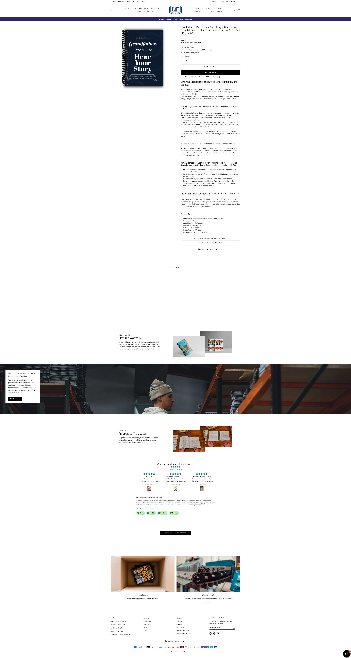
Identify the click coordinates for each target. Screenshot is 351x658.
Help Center (131, 1)
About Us (114, 1)
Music (209, 8)
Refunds (179, 621)
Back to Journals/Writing (177, 533)
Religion (219, 8)
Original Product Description (210, 238)
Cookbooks (130, 8)
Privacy (179, 618)
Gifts (138, 1)
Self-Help (137, 12)
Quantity (185, 57)
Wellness (149, 12)
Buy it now (210, 72)
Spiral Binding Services (184, 633)
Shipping (183, 42)
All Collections (215, 12)
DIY (160, 8)
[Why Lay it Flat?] (208, 574)
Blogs (143, 1)
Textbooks (198, 12)
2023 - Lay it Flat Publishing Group (175, 651)
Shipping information (210, 243)
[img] (175, 467)
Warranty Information (184, 630)
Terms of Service (182, 627)
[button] (174, 493)
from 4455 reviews (175, 469)
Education (198, 8)
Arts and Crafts (147, 8)
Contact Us (122, 1)
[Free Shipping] (142, 574)
